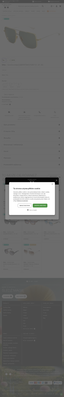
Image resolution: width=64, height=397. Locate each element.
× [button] (52, 184)
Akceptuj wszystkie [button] (40, 205)
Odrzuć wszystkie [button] (25, 205)
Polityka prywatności (22, 200)
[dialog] (32, 198)
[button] (32, 210)
